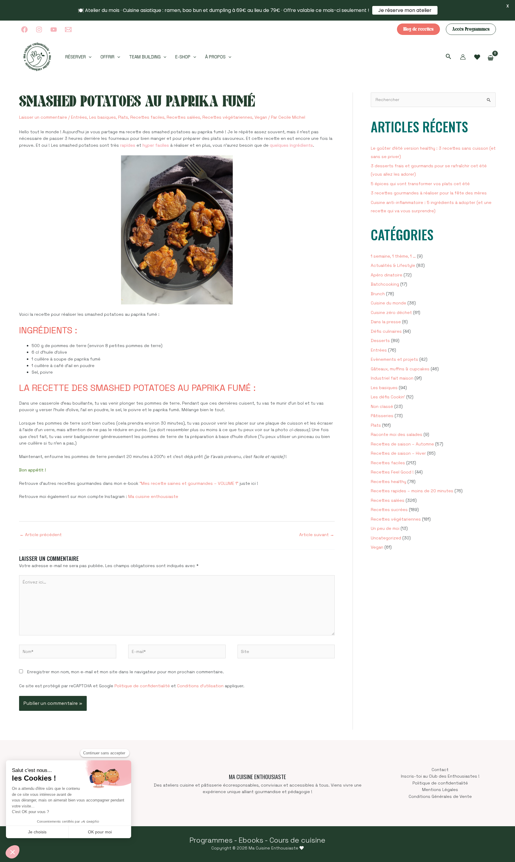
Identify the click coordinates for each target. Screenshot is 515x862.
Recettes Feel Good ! (392, 472)
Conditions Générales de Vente (440, 796)
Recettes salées (183, 117)
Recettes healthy (388, 481)
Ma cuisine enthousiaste (153, 496)
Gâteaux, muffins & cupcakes (400, 369)
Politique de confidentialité (142, 685)
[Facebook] (24, 29)
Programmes (211, 840)
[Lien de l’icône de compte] (463, 57)
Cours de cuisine (297, 840)
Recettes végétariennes (227, 117)
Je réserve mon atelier (405, 10)
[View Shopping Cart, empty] (490, 58)
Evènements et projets (394, 359)
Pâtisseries (382, 415)
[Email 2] (68, 29)
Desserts (380, 340)
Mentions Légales (440, 789)
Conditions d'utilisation (200, 685)
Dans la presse (386, 321)
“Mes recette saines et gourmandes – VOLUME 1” (188, 483)
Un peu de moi (385, 528)
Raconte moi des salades (396, 434)
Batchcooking (385, 284)
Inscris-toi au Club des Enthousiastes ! (440, 776)
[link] (477, 57)
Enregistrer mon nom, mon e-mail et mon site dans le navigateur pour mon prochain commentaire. (125, 671)
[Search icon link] (449, 57)
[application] (88, 57)
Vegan (261, 117)
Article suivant (316, 534)
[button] (418, 29)
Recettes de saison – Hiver (398, 453)
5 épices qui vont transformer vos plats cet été (420, 183)
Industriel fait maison (392, 378)
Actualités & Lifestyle (393, 265)
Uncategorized (386, 538)
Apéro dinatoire (386, 275)
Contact (440, 769)
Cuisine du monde (388, 303)
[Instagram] (39, 29)
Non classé (382, 406)
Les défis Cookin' (388, 397)
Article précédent (41, 534)
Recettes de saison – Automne (402, 444)
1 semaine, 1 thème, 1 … (393, 256)
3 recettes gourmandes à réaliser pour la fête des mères (429, 193)
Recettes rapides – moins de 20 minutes (412, 490)
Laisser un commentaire (43, 117)
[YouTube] (53, 29)
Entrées (79, 117)
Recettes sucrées (389, 509)
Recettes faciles (147, 117)
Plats (123, 117)
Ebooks (251, 840)
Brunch (378, 293)
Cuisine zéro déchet (391, 312)
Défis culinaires (386, 331)
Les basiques (102, 117)
